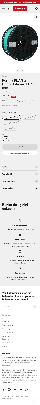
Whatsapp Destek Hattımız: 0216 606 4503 (20, 2)
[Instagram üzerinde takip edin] (9, 389)
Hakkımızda (6, 315)
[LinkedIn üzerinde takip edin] (20, 389)
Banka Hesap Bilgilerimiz (6, 320)
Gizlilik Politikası (7, 333)
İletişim (4, 346)
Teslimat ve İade (7, 343)
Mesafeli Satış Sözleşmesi (6, 337)
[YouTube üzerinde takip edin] (15, 389)
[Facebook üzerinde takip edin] (3, 389)
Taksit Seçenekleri (8, 325)
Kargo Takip (6, 329)
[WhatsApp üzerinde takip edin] (26, 389)
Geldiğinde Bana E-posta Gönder (20, 153)
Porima (4, 76)
